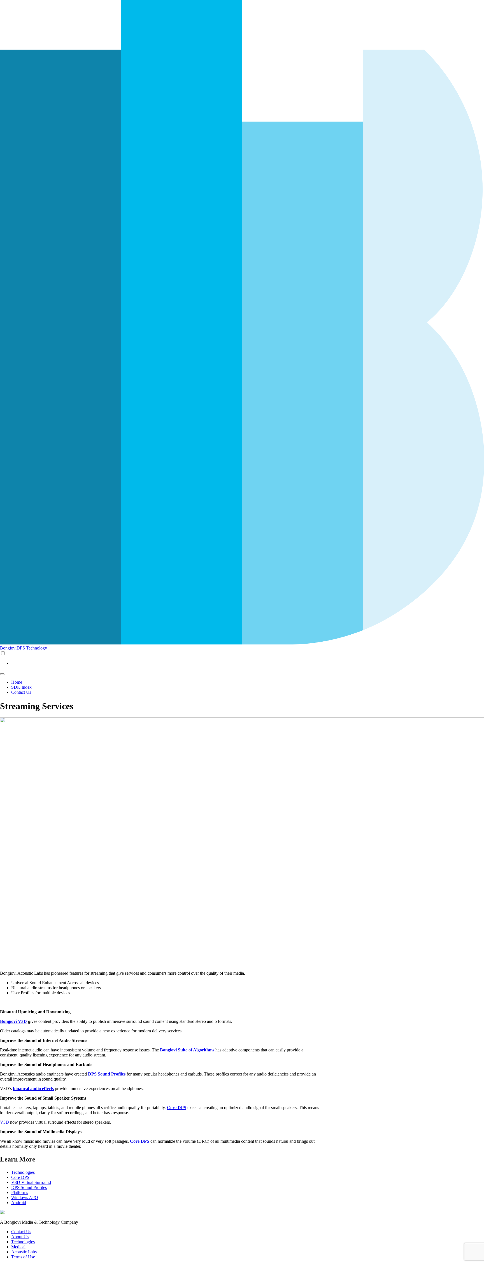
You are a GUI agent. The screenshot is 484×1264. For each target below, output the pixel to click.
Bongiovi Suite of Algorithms (187, 1049)
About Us (20, 1236)
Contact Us (21, 692)
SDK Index (21, 687)
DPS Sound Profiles (29, 1187)
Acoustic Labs (24, 1251)
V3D (4, 1122)
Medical (18, 1246)
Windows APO (24, 1197)
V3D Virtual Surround (31, 1182)
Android (18, 1202)
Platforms (19, 1192)
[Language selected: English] (242, 658)
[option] (247, 663)
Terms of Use (23, 1256)
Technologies (23, 1172)
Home (16, 682)
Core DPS (20, 1177)
